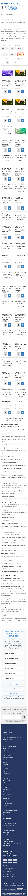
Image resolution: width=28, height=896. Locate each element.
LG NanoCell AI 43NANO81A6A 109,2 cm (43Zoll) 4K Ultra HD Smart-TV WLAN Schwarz (20, 402)
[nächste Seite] (18, 62)
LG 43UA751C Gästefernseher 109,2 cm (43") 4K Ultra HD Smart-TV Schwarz (7, 344)
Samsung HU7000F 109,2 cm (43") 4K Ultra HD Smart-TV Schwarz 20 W (7, 81)
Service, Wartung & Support (11, 673)
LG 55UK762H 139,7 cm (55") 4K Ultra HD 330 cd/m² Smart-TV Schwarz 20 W (7, 285)
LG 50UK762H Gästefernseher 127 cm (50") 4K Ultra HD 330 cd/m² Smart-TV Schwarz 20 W (7, 256)
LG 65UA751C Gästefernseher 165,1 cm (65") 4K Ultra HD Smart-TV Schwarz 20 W (7, 110)
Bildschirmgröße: (12, 45)
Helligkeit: (3, 51)
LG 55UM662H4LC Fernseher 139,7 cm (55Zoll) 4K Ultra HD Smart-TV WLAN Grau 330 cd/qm (7, 402)
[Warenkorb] (8, 8)
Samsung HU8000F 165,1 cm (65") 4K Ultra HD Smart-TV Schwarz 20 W (20, 169)
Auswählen (21, 54)
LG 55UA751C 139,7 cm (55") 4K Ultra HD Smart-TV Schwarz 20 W (20, 81)
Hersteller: (3, 45)
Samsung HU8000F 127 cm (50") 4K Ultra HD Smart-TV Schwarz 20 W (20, 139)
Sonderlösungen (9, 668)
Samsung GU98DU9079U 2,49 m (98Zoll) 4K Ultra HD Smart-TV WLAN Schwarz (7, 373)
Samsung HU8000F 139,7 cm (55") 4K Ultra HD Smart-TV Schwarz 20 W (7, 169)
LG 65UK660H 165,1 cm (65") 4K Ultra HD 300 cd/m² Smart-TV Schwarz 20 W (20, 256)
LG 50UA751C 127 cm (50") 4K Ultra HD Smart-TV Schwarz (20, 110)
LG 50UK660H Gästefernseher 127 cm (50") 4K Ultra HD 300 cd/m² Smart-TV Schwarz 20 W (20, 198)
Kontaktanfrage (14, 693)
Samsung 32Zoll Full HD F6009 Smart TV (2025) (20, 373)
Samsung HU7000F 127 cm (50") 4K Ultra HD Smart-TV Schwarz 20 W (7, 227)
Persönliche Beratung (10, 653)
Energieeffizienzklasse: (12, 51)
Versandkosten (4, 88)
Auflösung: (19, 45)
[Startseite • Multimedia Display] (12, 4)
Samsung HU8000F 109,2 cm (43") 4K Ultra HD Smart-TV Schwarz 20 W (20, 285)
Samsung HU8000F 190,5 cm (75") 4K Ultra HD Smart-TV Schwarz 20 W (7, 198)
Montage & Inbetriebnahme (11, 658)
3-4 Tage (9, 84)
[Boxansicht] (18, 59)
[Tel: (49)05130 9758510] (12, 8)
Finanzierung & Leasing (10, 663)
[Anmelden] (5, 8)
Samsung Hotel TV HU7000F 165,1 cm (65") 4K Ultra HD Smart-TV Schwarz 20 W (20, 227)
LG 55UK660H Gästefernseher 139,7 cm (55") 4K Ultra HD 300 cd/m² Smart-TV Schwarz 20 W (7, 139)
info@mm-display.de (14, 689)
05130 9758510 (14, 684)
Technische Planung (9, 678)
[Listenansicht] (21, 59)
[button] (4, 48)
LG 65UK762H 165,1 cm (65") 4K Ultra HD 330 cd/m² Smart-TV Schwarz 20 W (20, 315)
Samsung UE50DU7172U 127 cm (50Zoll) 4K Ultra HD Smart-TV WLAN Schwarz (20, 344)
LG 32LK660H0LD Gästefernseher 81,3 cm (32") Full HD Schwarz (7, 315)
